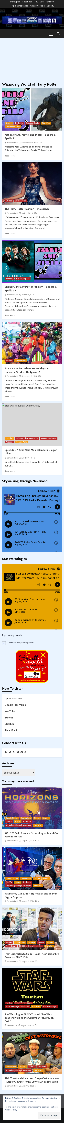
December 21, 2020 (29, 142)
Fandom (9, 1003)
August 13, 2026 (27, 1086)
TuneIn (9, 717)
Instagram (15, 1)
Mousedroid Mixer (48, 438)
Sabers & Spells (32, 123)
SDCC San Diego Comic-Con (31, 946)
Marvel (18, 821)
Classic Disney (12, 818)
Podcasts (19, 123)
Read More (10, 156)
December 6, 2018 (29, 376)
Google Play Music (15, 704)
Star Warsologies (50, 1006)
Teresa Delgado (12, 295)
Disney (37, 818)
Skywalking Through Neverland (18, 825)
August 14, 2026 (27, 1025)
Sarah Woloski (12, 142)
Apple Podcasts (20, 5)
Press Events (11, 946)
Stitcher (9, 723)
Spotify (50, 5)
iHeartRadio (11, 730)
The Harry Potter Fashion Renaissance (27, 208)
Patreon (50, 1)
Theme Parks (20, 360)
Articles (9, 201)
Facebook (27, 1)
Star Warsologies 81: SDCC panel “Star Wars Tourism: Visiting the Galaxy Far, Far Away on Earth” (29, 1018)
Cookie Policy (11, 1109)
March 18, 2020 (28, 295)
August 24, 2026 (27, 841)
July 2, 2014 (25, 458)
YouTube (39, 1)
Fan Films (9, 438)
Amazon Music (37, 5)
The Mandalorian (13, 127)
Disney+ (9, 123)
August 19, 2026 (27, 901)
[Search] (58, 34)
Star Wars (46, 123)
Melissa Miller (12, 1025)
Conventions (26, 818)
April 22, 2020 (27, 213)
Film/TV (9, 821)
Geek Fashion (20, 201)
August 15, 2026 (27, 961)
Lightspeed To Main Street (27, 438)
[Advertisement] (32, 58)
